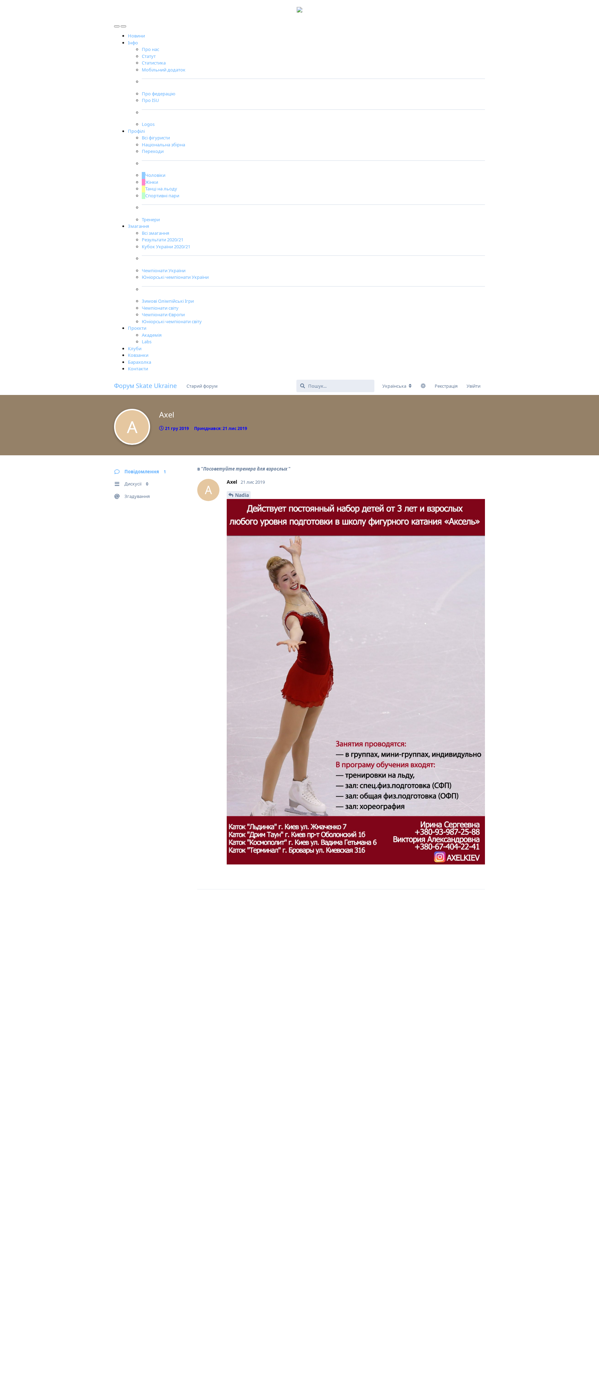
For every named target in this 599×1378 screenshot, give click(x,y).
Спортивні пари (162, 195)
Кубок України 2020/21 (166, 246)
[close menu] (123, 24)
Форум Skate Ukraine (145, 385)
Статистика (154, 63)
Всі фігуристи (156, 138)
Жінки (151, 182)
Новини (136, 36)
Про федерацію (158, 94)
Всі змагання (155, 233)
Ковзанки (138, 355)
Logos (148, 124)
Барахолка (139, 362)
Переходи (153, 151)
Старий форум (202, 386)
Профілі (136, 131)
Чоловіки (155, 175)
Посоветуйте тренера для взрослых (245, 469)
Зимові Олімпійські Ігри (168, 301)
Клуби (134, 348)
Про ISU (150, 100)
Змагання (138, 226)
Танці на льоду (161, 189)
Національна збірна (163, 144)
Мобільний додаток (163, 70)
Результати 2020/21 (162, 239)
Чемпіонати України (163, 270)
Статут (149, 56)
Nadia (242, 495)
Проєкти (137, 328)
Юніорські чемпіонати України (175, 277)
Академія (152, 335)
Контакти (138, 368)
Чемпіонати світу (160, 308)
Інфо (133, 43)
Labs (146, 341)
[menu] (117, 24)
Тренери (151, 219)
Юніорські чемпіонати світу (172, 321)
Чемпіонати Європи (163, 314)
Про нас (150, 49)
